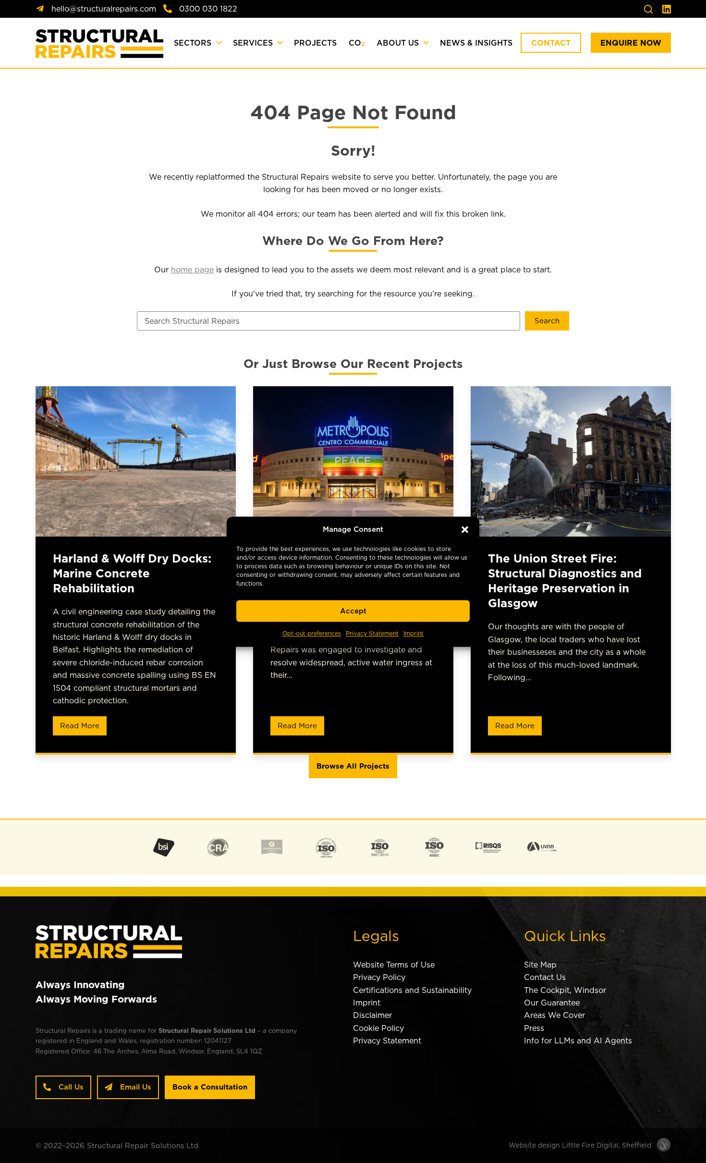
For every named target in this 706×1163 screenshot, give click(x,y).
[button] (465, 529)
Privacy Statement (372, 634)
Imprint (413, 634)
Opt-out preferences (311, 634)
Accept (353, 611)
